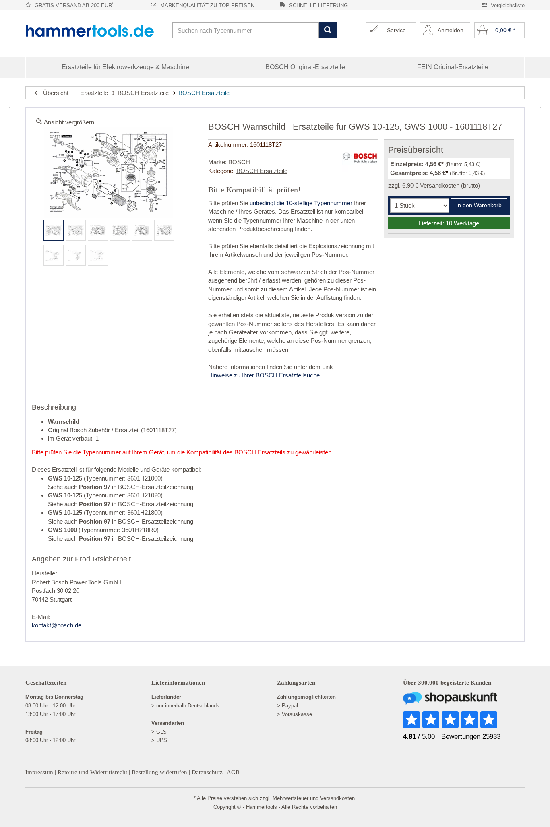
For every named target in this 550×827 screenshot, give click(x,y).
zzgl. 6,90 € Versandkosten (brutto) (434, 185)
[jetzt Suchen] (327, 30)
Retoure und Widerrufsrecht (92, 772)
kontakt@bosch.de (56, 625)
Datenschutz (207, 772)
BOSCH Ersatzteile (143, 92)
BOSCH (239, 162)
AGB (233, 772)
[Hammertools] (95, 31)
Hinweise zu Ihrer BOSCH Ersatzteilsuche (264, 375)
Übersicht (53, 92)
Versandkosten (337, 798)
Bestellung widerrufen (159, 772)
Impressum (39, 772)
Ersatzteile (94, 92)
